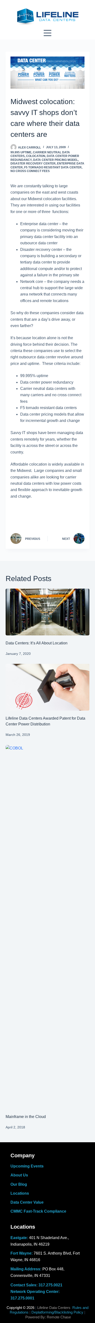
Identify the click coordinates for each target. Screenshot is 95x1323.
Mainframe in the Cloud (26, 1117)
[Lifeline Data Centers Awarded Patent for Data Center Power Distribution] (47, 687)
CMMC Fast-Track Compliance (38, 1211)
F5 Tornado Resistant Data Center (53, 167)
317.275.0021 (50, 1285)
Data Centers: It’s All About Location (36, 643)
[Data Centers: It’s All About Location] (47, 612)
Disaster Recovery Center (33, 163)
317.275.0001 (22, 1298)
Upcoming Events (27, 1166)
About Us (19, 1175)
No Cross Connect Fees (30, 171)
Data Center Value (27, 1202)
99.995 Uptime (20, 152)
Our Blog (18, 1184)
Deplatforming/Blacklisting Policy (57, 1312)
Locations (19, 1193)
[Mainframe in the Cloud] (47, 927)
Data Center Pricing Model (55, 160)
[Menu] (47, 33)
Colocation (35, 156)
